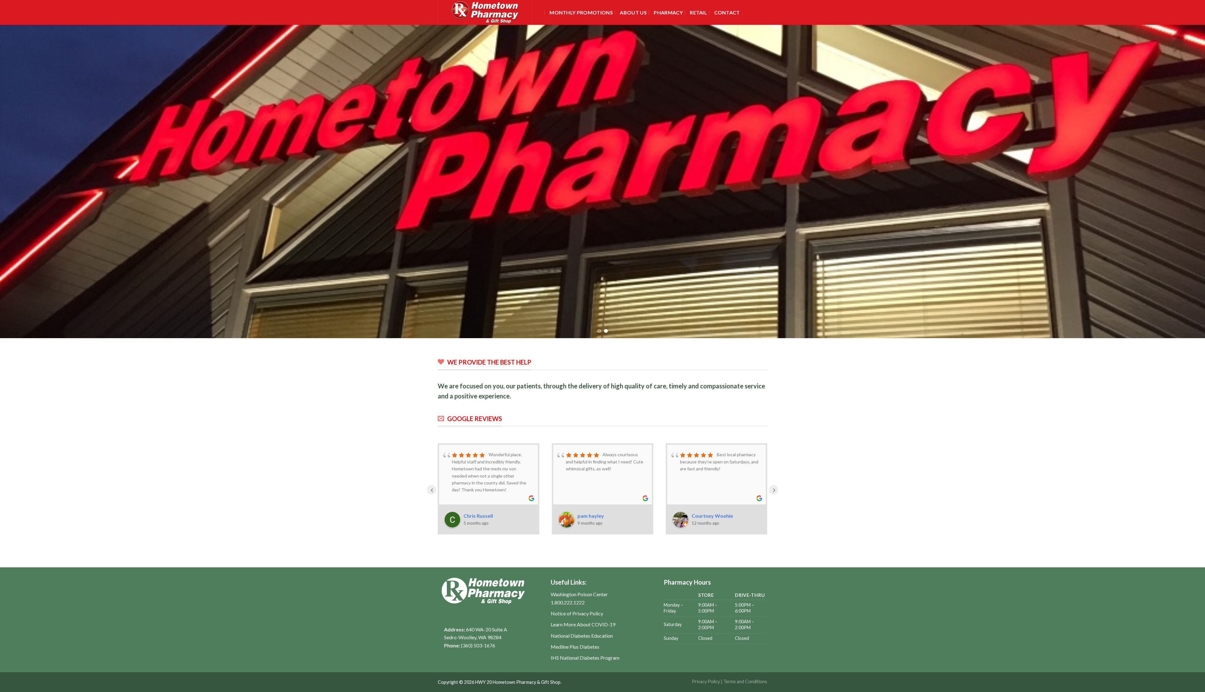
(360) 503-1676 (478, 645)
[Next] (1173, 181)
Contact (727, 12)
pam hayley (590, 516)
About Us (633, 12)
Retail (698, 12)
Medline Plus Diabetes (575, 647)
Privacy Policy (706, 681)
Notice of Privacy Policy (577, 613)
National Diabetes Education (582, 636)
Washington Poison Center (579, 594)
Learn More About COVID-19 (583, 624)
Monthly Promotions (581, 12)
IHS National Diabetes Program (585, 658)
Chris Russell (478, 516)
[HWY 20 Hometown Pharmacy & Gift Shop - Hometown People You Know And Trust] (487, 12)
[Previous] (32, 181)
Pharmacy (668, 12)
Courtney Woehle (712, 516)
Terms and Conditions (745, 681)
